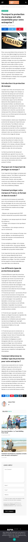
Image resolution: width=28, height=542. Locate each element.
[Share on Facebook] (5, 29)
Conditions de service (8, 505)
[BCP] (14, 2)
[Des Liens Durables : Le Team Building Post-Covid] (14, 422)
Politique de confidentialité (9, 504)
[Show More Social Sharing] (25, 29)
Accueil (3, 6)
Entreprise (5, 10)
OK (14, 539)
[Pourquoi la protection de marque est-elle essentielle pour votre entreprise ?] (14, 40)
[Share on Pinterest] (19, 29)
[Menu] (2, 2)
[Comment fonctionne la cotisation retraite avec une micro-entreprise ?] (14, 445)
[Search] (26, 2)
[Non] (26, 536)
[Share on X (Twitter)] (12, 29)
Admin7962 (11, 402)
